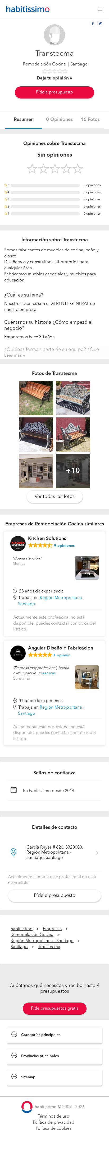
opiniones (64, 546)
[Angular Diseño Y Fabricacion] (18, 653)
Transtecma (49, 947)
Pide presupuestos (54, 1144)
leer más (48, 673)
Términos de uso (53, 1116)
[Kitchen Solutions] (18, 544)
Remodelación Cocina (44, 64)
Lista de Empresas (24, 1091)
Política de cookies (53, 1129)
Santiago (19, 947)
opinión (61, 655)
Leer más (13, 356)
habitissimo (22, 929)
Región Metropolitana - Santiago (42, 941)
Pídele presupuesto (54, 92)
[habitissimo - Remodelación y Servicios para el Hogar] (26, 9)
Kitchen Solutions (47, 538)
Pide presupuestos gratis (54, 1008)
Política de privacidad (53, 1123)
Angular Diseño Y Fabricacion (60, 648)
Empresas (52, 929)
